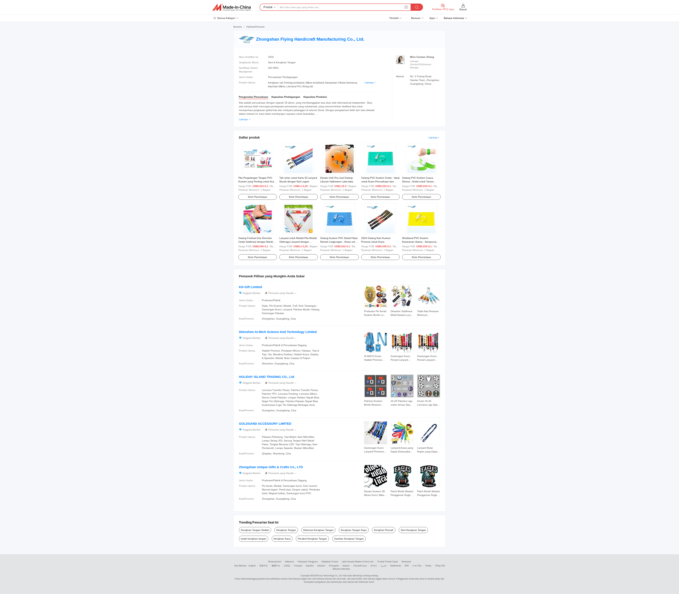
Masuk (463, 9)
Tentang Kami (274, 561)
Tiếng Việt (440, 565)
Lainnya (369, 82)
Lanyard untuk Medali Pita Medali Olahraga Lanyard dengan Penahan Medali (298, 242)
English (252, 565)
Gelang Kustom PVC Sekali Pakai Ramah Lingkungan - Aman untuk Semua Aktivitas (339, 242)
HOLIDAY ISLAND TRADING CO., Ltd (266, 377)
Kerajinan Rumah (383, 530)
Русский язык (360, 565)
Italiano (346, 565)
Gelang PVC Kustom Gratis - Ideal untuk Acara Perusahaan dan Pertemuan (380, 181)
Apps (432, 18)
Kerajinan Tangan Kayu (354, 530)
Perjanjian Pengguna (308, 561)
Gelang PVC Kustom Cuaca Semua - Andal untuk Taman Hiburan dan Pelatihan (418, 181)
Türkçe (428, 565)
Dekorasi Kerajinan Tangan (318, 530)
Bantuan (415, 18)
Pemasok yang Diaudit (282, 293)
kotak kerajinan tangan (253, 538)
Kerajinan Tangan (286, 530)
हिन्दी (407, 565)
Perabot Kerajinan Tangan (312, 538)
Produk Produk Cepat (387, 561)
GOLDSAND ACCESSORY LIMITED (265, 423)
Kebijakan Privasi (329, 561)
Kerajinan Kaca (282, 538)
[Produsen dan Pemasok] (231, 7)
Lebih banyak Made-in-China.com (358, 561)
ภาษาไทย (416, 565)
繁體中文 (276, 565)
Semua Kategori (226, 18)
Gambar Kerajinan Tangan (349, 538)
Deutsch (321, 565)
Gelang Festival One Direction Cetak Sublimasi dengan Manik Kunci (255, 242)
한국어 (373, 565)
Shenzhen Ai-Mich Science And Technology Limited (278, 332)
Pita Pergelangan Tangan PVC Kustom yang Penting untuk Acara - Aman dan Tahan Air (257, 181)
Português (334, 565)
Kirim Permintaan (257, 196)
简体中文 (263, 565)
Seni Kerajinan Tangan (413, 530)
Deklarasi (289, 561)
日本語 (287, 565)
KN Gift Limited (250, 287)
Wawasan (406, 561)
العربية (383, 565)
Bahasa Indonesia (341, 568)
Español (310, 565)
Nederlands (395, 565)
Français (298, 565)
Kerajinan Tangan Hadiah (255, 530)
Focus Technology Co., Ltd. (329, 575)
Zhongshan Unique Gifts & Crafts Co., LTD (271, 467)
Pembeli (394, 18)
